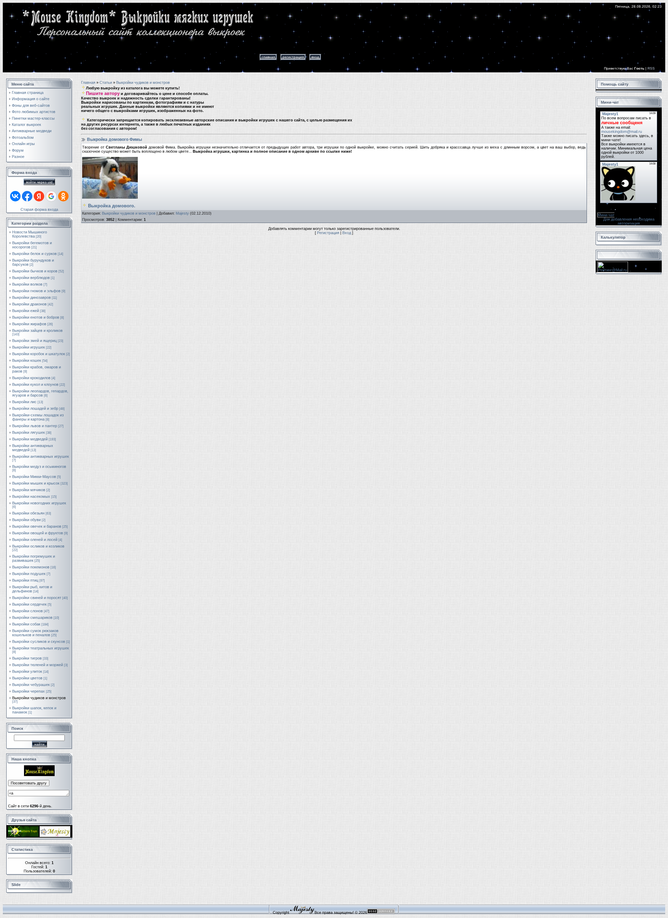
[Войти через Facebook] (27, 196)
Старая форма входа (39, 209)
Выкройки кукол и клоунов (35, 384)
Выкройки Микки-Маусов (34, 476)
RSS (651, 68)
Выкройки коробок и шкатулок (38, 354)
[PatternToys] (23, 835)
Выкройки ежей (25, 311)
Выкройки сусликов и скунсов (38, 641)
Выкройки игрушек (28, 347)
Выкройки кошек (26, 360)
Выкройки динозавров (31, 297)
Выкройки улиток (27, 671)
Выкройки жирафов (29, 324)
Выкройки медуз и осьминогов (39, 466)
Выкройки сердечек (29, 604)
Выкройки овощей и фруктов (37, 533)
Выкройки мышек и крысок (35, 483)
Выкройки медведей (30, 439)
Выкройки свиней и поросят (36, 598)
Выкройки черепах (28, 691)
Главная (268, 57)
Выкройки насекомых (31, 496)
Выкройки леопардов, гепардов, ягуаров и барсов (40, 393)
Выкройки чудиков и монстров (39, 698)
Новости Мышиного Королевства (29, 234)
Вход (315, 57)
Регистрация (293, 57)
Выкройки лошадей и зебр (35, 408)
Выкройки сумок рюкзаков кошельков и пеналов (35, 633)
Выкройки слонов (27, 611)
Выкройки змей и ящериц (34, 340)
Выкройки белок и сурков (34, 254)
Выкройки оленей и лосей (34, 539)
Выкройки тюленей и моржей (37, 665)
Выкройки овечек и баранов (36, 526)
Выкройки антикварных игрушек (40, 456)
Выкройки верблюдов (31, 278)
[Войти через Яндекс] (39, 196)
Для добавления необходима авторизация (628, 221)
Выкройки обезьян (28, 513)
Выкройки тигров (27, 658)
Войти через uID (39, 182)
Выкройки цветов (27, 678)
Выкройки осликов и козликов (38, 546)
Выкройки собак (26, 624)
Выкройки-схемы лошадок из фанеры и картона (38, 417)
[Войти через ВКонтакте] (15, 196)
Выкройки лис (24, 402)
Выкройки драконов (29, 304)
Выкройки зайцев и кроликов (37, 330)
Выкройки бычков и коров (34, 271)
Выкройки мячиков (28, 490)
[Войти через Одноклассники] (63, 196)
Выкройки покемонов (30, 567)
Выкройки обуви (26, 520)
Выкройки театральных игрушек (40, 648)
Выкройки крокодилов (31, 378)
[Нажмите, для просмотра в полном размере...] (110, 197)
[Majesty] (55, 835)
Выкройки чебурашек (31, 684)
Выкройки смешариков (32, 617)
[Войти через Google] (51, 196)
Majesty (182, 213)
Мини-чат (606, 215)
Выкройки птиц (25, 580)
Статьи (106, 82)
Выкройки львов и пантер (34, 426)
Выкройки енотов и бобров (35, 317)
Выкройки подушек (29, 574)
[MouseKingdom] (39, 775)
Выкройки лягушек (28, 432)
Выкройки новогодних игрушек (39, 503)
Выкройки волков (27, 284)
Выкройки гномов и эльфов (36, 291)
